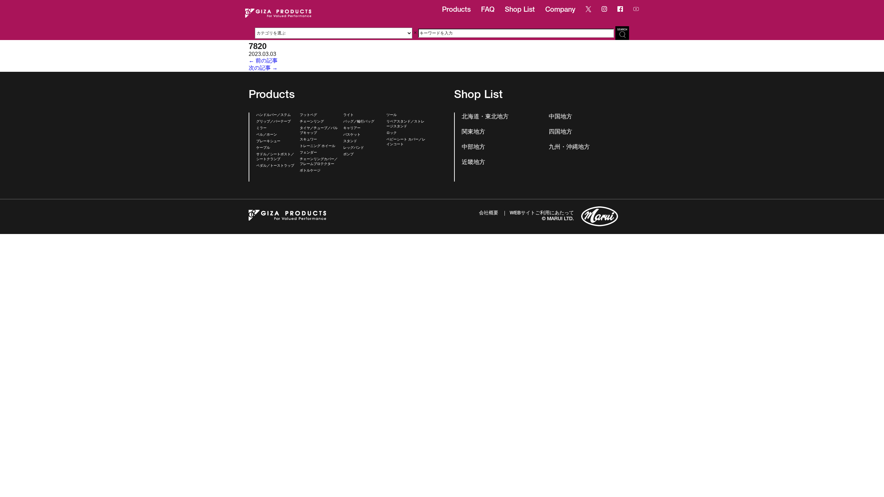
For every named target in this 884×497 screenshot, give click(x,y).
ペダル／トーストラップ (275, 166)
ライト (348, 115)
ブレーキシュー (268, 141)
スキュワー (308, 140)
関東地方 (473, 132)
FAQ (487, 10)
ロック (391, 133)
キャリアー (352, 128)
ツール (391, 115)
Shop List (520, 10)
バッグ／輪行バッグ (358, 122)
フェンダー (308, 153)
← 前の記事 (263, 61)
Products (456, 10)
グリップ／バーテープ (273, 122)
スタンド (350, 141)
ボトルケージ (310, 171)
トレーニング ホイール (317, 146)
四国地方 (560, 132)
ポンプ (348, 154)
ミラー (261, 128)
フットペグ (308, 115)
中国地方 (560, 117)
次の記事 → (263, 68)
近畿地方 (473, 163)
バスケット (352, 135)
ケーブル (263, 148)
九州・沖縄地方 (569, 147)
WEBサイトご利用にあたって (542, 213)
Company (560, 10)
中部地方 (473, 147)
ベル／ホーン (266, 135)
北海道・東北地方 (485, 117)
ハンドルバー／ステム (273, 115)
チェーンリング (312, 122)
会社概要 (488, 213)
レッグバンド (353, 148)
